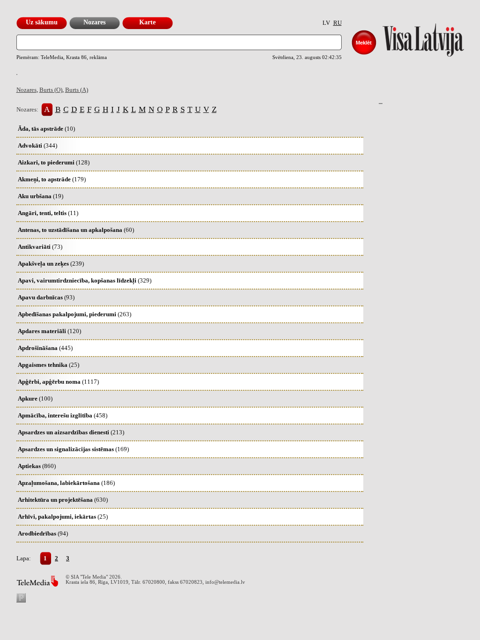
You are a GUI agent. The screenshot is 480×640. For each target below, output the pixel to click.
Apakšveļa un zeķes (51, 263)
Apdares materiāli (49, 331)
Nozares (94, 22)
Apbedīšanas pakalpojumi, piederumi (74, 314)
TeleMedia (37, 581)
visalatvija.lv (411, 37)
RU (337, 22)
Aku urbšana (40, 196)
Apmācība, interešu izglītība (62, 415)
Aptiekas (37, 465)
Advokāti (37, 145)
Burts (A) (76, 89)
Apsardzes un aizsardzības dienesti (71, 432)
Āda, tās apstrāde (46, 128)
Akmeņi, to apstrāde (52, 179)
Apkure (35, 398)
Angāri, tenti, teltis (48, 212)
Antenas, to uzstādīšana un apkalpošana (76, 229)
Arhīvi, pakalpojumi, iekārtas (63, 516)
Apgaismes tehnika (48, 364)
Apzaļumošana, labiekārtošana (66, 482)
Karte (147, 22)
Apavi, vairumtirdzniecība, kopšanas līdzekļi (84, 280)
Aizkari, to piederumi (54, 162)
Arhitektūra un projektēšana (63, 499)
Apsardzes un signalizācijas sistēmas (73, 449)
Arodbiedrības (43, 533)
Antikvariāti (40, 246)
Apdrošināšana (45, 347)
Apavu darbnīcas (46, 297)
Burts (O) (50, 89)
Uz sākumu (42, 22)
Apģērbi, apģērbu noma (58, 381)
